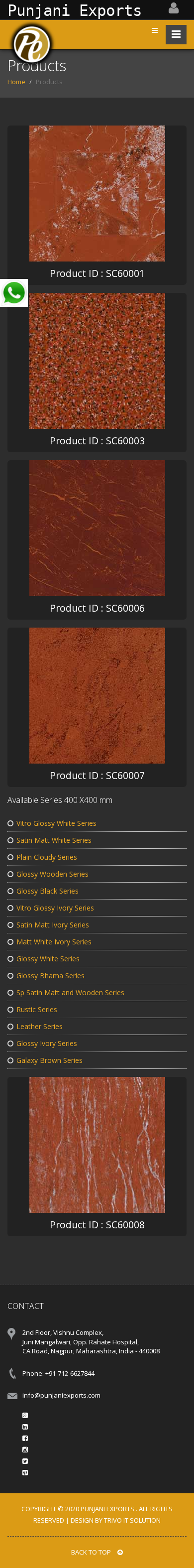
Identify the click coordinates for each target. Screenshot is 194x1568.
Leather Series (39, 1026)
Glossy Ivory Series (46, 1043)
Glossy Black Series (47, 891)
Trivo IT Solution (132, 1520)
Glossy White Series (48, 958)
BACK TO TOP (91, 1552)
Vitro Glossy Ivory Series (55, 908)
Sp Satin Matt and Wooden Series (70, 992)
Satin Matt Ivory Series (52, 924)
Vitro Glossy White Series (56, 823)
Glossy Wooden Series (52, 874)
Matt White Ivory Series (54, 941)
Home (16, 81)
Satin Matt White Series (54, 840)
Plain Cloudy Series (46, 857)
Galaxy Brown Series (49, 1060)
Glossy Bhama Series (50, 975)
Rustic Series (36, 1009)
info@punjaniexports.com (61, 1395)
